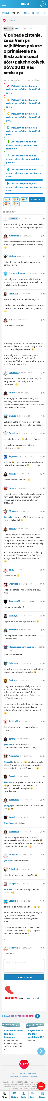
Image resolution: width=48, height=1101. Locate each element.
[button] (39, 1050)
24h (21, 998)
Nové (6, 13)
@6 (5, 500)
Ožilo (34, 13)
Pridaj (24, 977)
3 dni (28, 998)
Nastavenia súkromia (18, 1076)
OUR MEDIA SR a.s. (26, 1082)
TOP (25, 13)
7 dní (36, 998)
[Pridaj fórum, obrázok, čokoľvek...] (41, 1086)
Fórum (24, 4)
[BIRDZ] (13, 1073)
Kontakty (32, 1073)
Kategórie (16, 13)
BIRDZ (4, 20)
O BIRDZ (21, 1073)
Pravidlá (35, 1076)
